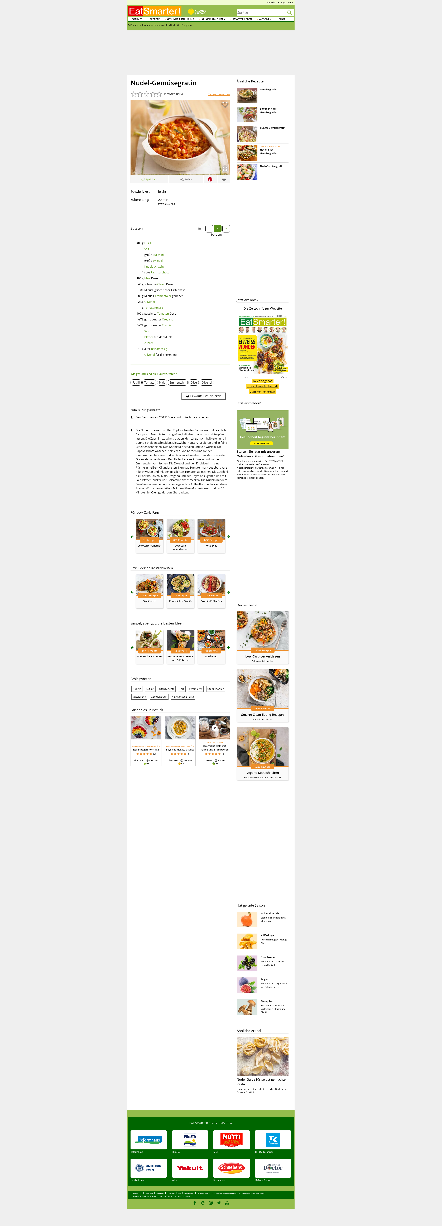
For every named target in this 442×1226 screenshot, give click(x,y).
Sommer (137, 19)
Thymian (167, 325)
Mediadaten (170, 1196)
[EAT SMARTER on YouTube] (227, 1202)
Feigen (264, 979)
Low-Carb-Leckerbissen (262, 656)
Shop (282, 19)
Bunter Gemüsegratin (272, 127)
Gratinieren (196, 689)
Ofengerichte (166, 689)
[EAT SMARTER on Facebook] (194, 1202)
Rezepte (155, 19)
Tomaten (163, 313)
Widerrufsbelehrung (253, 1193)
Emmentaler (163, 296)
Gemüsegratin (159, 696)
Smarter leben (242, 19)
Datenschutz (203, 1193)
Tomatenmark (153, 308)
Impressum (189, 1193)
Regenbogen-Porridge (146, 749)
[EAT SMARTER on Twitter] (219, 1202)
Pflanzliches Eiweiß (180, 601)
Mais (147, 278)
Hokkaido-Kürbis (271, 913)
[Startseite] (154, 11)
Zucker (148, 343)
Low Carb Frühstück (149, 545)
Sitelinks (160, 1193)
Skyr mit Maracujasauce (180, 749)
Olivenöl (149, 302)
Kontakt (171, 1193)
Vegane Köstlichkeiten (262, 773)
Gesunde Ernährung (180, 19)
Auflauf (150, 689)
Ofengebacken (215, 689)
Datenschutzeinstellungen (226, 1193)
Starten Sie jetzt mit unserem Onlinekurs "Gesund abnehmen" (260, 453)
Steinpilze (266, 1001)
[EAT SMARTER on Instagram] (211, 1202)
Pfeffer (148, 337)
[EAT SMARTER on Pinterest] (202, 1202)
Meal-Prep (211, 656)
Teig (181, 689)
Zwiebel (158, 261)
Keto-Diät (211, 545)
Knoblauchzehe (154, 266)
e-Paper (284, 377)
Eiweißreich (149, 601)
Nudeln (137, 689)
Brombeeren (268, 957)
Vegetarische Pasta (183, 696)
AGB (179, 1193)
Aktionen (265, 19)
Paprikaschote (160, 272)
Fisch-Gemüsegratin (271, 166)
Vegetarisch (139, 696)
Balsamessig (159, 349)
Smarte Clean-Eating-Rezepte (262, 714)
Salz (147, 249)
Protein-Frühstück (211, 601)
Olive (193, 382)
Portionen (217, 234)
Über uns (137, 1193)
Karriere (149, 1193)
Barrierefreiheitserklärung (147, 1196)
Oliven (161, 284)
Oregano (167, 319)
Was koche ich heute (149, 656)
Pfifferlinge (267, 935)
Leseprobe (243, 377)
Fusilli (148, 243)
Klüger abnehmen (213, 19)
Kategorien (184, 1196)
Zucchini (158, 255)
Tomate (149, 382)
